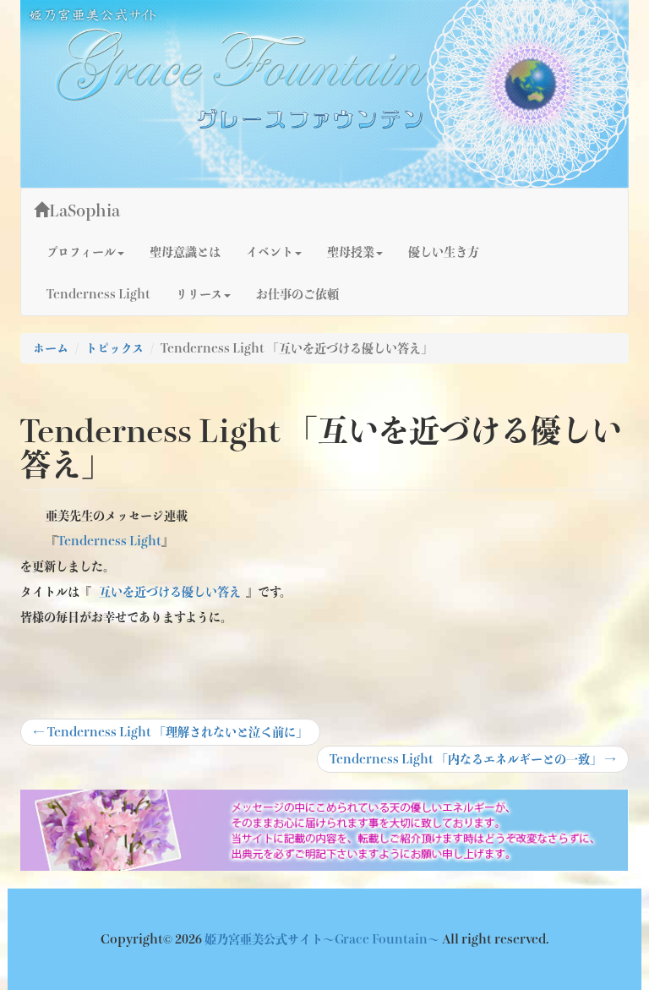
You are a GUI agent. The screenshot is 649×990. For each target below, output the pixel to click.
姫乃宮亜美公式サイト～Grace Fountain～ (323, 939)
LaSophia (84, 210)
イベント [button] (269, 252)
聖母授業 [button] (350, 252)
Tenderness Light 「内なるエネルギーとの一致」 (472, 762)
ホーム (50, 348)
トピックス (114, 348)
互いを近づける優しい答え (170, 592)
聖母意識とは (185, 252)
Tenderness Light (98, 294)
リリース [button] (199, 294)
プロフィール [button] (81, 252)
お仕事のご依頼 (297, 294)
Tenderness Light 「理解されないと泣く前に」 (170, 735)
